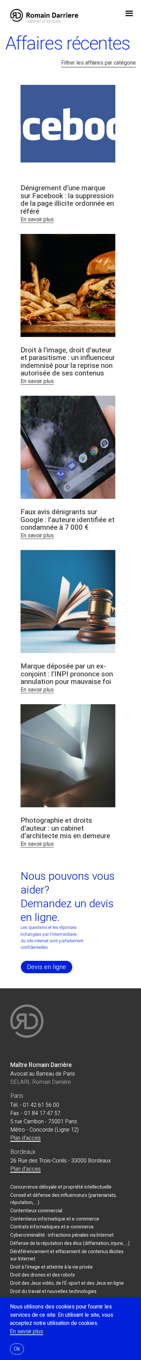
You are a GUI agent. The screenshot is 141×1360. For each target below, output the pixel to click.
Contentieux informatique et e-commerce (54, 1219)
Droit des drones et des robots (42, 1275)
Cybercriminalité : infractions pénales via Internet (62, 1235)
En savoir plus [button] (26, 1331)
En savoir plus (37, 219)
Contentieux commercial (36, 1210)
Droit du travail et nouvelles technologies (53, 1291)
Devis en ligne (46, 967)
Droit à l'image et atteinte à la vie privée (51, 1267)
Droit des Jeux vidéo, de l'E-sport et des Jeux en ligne (67, 1283)
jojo (129, 14)
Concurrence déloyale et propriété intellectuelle (61, 1187)
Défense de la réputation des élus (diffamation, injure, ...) (70, 1243)
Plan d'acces (25, 1138)
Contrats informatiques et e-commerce (52, 1226)
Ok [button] (17, 1349)
